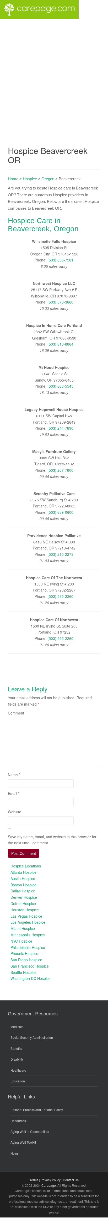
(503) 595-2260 (60, 596)
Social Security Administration (31, 1037)
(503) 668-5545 (60, 386)
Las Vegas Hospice (26, 916)
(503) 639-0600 (60, 512)
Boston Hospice (23, 884)
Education (17, 1081)
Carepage (48, 1185)
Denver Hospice (23, 897)
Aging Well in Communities (29, 1131)
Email (13, 793)
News (14, 1153)
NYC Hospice (21, 941)
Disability (17, 1059)
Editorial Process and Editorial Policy (36, 1109)
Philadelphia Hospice (27, 947)
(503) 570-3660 (60, 302)
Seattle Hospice (23, 972)
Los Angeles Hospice (27, 922)
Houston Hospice (24, 909)
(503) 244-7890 (60, 428)
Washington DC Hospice (30, 978)
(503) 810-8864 (60, 344)
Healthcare (18, 1070)
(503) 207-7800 (60, 470)
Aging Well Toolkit (23, 1142)
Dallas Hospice (22, 890)
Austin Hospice (22, 878)
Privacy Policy (51, 1180)
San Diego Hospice (26, 959)
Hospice (30, 179)
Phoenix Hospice (24, 953)
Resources (18, 1120)
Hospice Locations (25, 865)
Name (14, 774)
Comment (16, 713)
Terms (34, 1180)
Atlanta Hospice (23, 872)
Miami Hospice (22, 928)
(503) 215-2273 (60, 554)
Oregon (47, 179)
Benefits (16, 1048)
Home (13, 179)
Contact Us (71, 1180)
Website (14, 811)
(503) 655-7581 (60, 260)
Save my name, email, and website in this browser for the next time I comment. (52, 840)
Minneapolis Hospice (27, 934)
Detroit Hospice (23, 903)
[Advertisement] (54, 76)
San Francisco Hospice (29, 966)
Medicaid (17, 1026)
